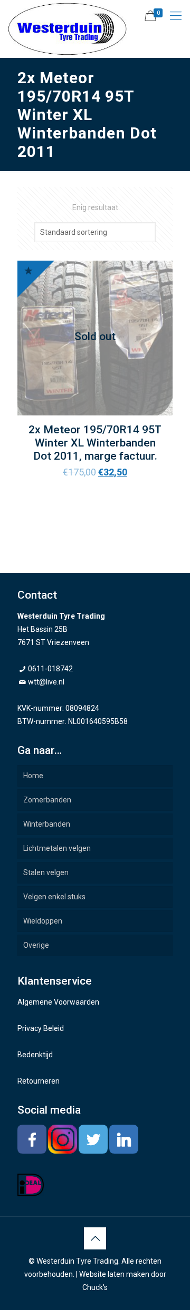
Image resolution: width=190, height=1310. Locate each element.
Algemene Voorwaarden (58, 1002)
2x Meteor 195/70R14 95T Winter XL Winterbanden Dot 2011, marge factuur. (95, 442)
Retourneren (38, 1081)
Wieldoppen (42, 921)
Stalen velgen (46, 872)
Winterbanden (46, 824)
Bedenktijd (35, 1054)
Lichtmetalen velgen (57, 848)
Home (33, 775)
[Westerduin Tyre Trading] (67, 29)
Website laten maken (114, 1274)
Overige (36, 945)
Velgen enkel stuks (54, 896)
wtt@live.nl (46, 682)
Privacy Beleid (40, 1028)
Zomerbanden (47, 800)
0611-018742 (50, 668)
